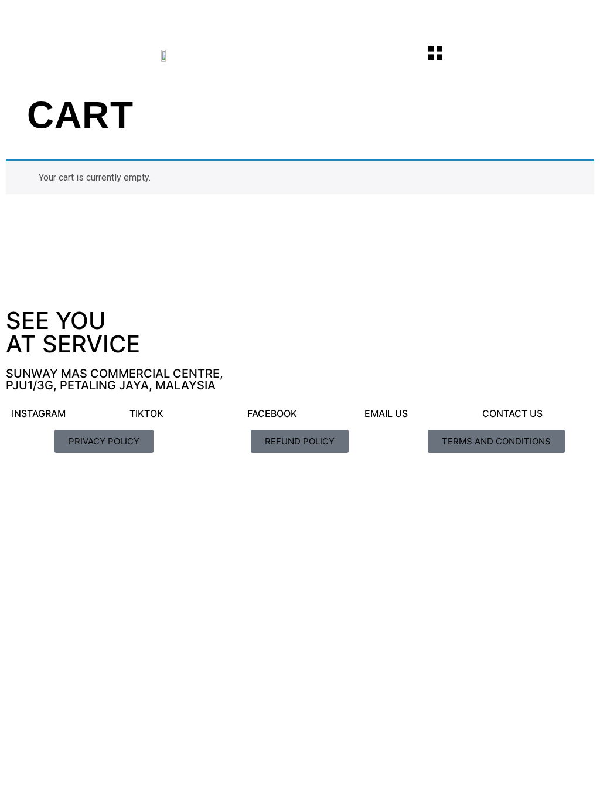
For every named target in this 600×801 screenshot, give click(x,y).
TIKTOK (146, 413)
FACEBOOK (272, 413)
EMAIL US (386, 413)
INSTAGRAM (39, 413)
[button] (435, 54)
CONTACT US (512, 413)
